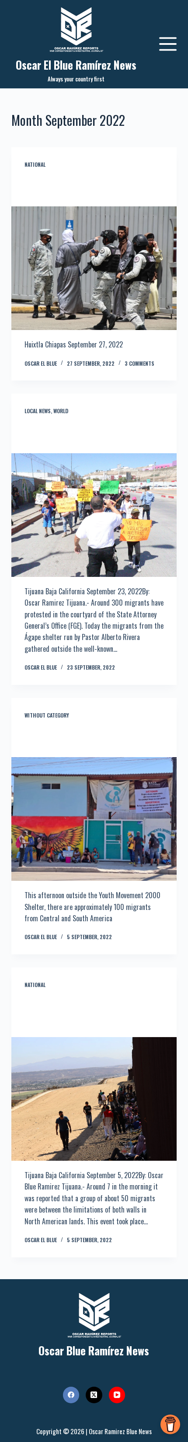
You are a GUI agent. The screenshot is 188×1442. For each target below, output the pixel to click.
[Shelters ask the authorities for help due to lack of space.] (94, 819)
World (60, 410)
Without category (46, 715)
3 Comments (139, 363)
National (34, 164)
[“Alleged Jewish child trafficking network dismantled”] (94, 268)
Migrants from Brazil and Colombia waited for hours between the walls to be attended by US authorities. (92, 1013)
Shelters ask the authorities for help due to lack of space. (92, 738)
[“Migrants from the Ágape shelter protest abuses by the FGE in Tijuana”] (94, 515)
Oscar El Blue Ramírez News (76, 65)
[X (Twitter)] (94, 1395)
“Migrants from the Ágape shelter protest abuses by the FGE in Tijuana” (86, 434)
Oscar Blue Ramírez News (93, 1350)
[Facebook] (71, 1395)
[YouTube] (117, 1395)
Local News (37, 410)
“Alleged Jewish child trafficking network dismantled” (92, 187)
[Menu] (168, 44)
